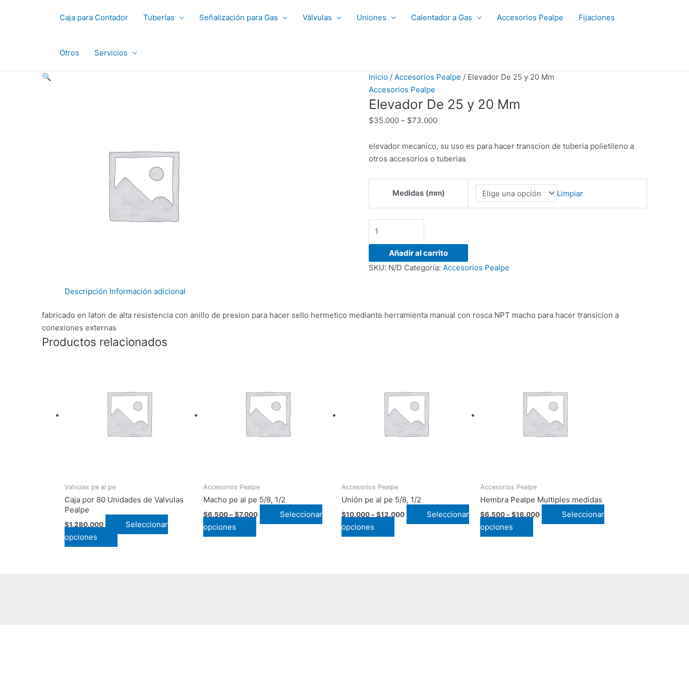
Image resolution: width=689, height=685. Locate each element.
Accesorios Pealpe (530, 17)
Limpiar (570, 193)
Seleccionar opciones (116, 531)
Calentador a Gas (441, 17)
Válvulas (317, 17)
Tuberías (159, 17)
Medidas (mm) (418, 193)
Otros (69, 53)
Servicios (111, 53)
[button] (46, 77)
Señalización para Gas (238, 17)
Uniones (371, 17)
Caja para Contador (94, 17)
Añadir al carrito (418, 253)
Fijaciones (597, 17)
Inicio (378, 77)
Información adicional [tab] (147, 291)
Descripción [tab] (86, 291)
